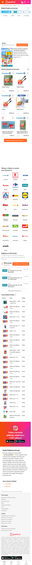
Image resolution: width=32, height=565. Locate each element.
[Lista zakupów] (25, 2)
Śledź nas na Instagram (6, 519)
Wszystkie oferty (8, 5)
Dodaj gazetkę (4, 508)
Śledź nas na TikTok (6, 523)
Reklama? (3, 499)
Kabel (14, 5)
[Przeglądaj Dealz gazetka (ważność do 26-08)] (7, 57)
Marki (2, 503)
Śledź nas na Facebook (6, 517)
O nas (2, 506)
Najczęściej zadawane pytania (8, 497)
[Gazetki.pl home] (10, 2)
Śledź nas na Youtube (6, 521)
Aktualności (4, 510)
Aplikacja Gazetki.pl (6, 505)
